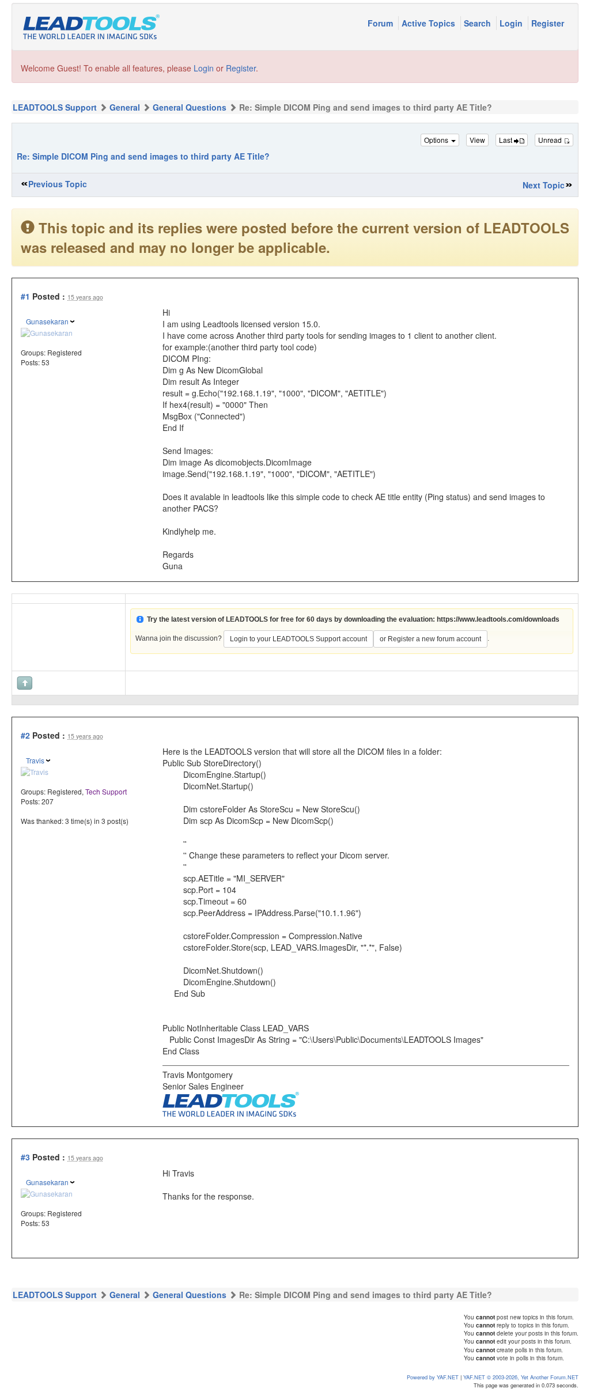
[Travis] (34, 770)
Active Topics (429, 23)
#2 (25, 735)
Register (547, 23)
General (124, 107)
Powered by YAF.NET (433, 1377)
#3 (25, 1157)
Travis (35, 760)
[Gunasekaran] (47, 331)
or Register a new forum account (430, 639)
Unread (550, 140)
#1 (25, 296)
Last (506, 140)
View (477, 140)
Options (437, 140)
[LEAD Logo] (230, 1103)
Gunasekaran (47, 321)
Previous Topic (57, 184)
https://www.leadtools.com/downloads (498, 619)
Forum (381, 23)
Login (512, 23)
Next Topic (544, 185)
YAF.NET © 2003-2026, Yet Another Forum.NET (520, 1377)
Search (478, 23)
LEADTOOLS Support (55, 107)
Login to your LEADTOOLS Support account (298, 639)
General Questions (189, 107)
